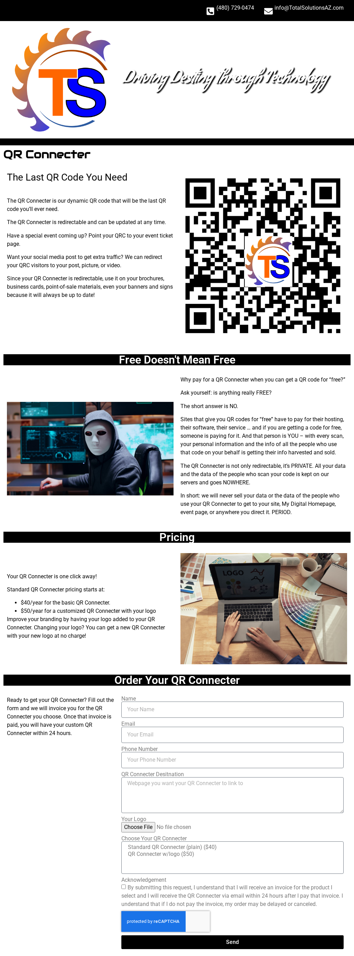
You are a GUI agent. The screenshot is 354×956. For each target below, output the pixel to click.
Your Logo (133, 819)
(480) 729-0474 (235, 7)
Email (128, 724)
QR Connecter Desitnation (152, 774)
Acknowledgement (143, 880)
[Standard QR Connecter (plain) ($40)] (231, 847)
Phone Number (139, 749)
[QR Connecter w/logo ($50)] (231, 854)
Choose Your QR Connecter (154, 838)
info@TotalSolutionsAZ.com (309, 7)
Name (128, 699)
